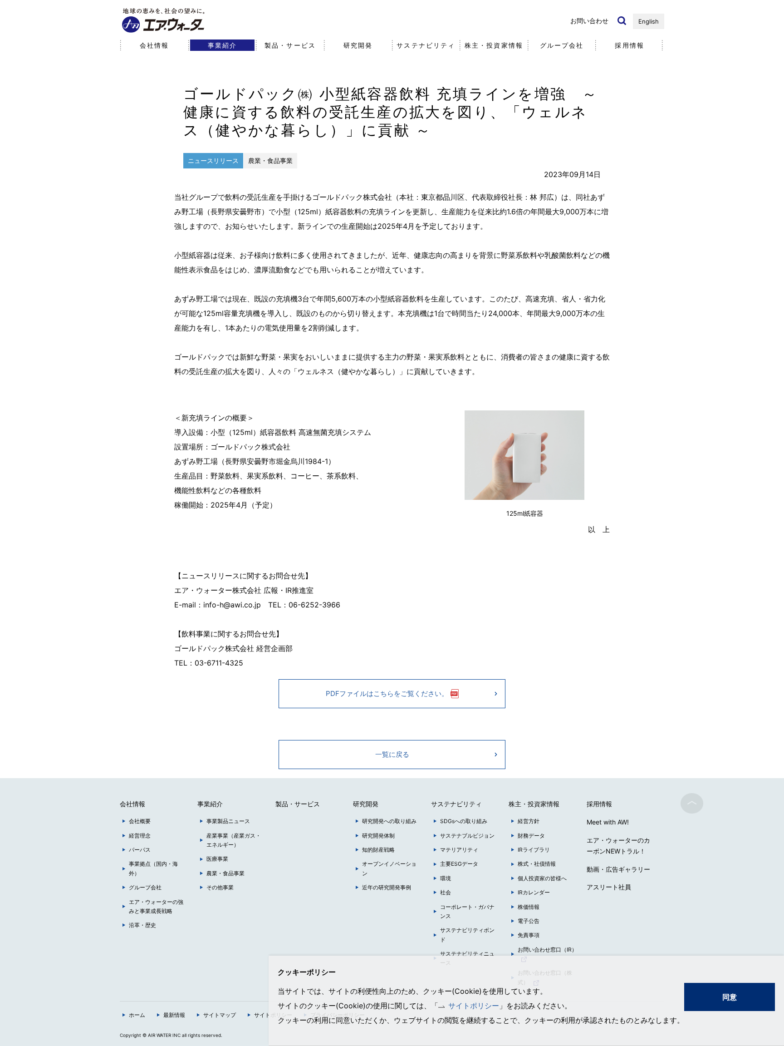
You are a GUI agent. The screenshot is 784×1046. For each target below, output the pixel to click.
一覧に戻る (392, 754)
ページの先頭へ (692, 803)
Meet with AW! (608, 822)
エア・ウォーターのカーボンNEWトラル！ (618, 845)
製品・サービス (290, 45)
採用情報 (629, 45)
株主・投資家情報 (494, 45)
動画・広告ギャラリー (618, 869)
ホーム (137, 1014)
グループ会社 (562, 45)
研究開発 (357, 45)
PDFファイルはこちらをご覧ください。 (387, 693)
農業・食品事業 (225, 873)
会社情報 (154, 45)
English (648, 21)
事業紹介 (222, 45)
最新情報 (174, 1014)
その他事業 (220, 887)
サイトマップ (219, 1014)
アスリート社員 (609, 887)
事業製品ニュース (228, 821)
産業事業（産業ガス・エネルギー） (233, 840)
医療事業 (217, 858)
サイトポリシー (473, 1005)
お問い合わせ (589, 21)
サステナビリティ (426, 45)
